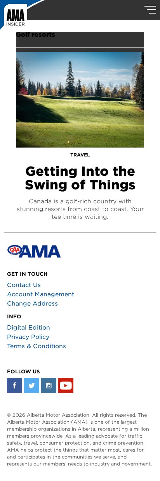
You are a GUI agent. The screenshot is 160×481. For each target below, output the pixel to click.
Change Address (32, 303)
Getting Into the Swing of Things (80, 177)
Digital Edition (28, 327)
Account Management (40, 294)
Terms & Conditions (36, 346)
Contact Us (24, 285)
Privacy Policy (28, 336)
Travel (80, 155)
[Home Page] (22, 17)
